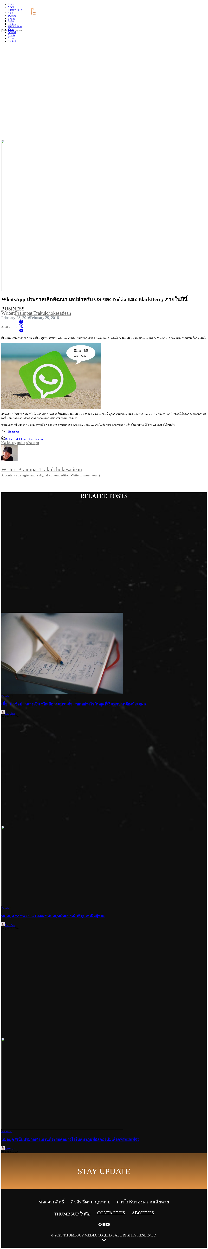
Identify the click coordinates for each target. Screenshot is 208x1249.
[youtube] (206, 5)
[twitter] (202, 5)
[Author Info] (104, 453)
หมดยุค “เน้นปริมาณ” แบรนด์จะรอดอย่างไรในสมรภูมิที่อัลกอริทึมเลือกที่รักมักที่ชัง (70, 1139)
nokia (21, 443)
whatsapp (32, 443)
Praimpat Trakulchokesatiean (43, 313)
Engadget (13, 431)
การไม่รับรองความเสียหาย (143, 1201)
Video (11, 29)
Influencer (6, 1131)
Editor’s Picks (15, 26)
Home (11, 20)
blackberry (8, 443)
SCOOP (12, 32)
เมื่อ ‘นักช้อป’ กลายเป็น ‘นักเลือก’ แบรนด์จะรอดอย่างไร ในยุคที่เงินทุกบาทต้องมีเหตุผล (73, 704)
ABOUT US (143, 1212)
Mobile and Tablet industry (29, 439)
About (11, 38)
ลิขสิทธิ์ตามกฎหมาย (90, 1201)
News (11, 23)
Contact (12, 41)
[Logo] (23, 15)
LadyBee (10, 713)
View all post (15, 484)
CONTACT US (111, 1212)
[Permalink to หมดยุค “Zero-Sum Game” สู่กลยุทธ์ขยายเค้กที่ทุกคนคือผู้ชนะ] (62, 905)
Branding (6, 696)
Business (13, 308)
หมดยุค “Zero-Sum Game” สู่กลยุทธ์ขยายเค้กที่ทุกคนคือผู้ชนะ (53, 916)
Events (11, 35)
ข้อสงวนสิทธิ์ (51, 1201)
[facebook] (198, 5)
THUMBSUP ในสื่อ (72, 1213)
